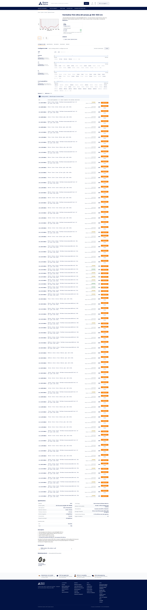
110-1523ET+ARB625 (42, 323)
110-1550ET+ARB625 (42, 337)
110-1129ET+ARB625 (42, 202)
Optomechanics (65, 592)
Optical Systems (65, 589)
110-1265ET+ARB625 (42, 294)
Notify (105, 107)
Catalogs (101, 600)
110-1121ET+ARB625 (42, 172)
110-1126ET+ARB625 (42, 192)
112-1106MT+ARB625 (42, 378)
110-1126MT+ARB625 (42, 197)
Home (39, 12)
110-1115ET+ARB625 (42, 142)
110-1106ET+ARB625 (42, 102)
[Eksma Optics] (43, 3)
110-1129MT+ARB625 (42, 207)
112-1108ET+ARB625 (42, 383)
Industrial (76, 591)
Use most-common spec (98, 48)
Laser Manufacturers (78, 586)
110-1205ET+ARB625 (42, 241)
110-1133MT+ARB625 (42, 217)
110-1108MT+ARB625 (42, 117)
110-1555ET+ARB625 (42, 342)
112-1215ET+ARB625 (42, 473)
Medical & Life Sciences (79, 587)
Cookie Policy (89, 586)
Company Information (79, 8)
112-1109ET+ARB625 (42, 392)
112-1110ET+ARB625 (42, 401)
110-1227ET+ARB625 (42, 276)
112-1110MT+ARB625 (42, 406)
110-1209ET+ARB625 (42, 246)
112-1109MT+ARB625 (42, 396)
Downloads (62, 44)
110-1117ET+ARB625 (42, 152)
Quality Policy (89, 591)
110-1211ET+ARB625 (42, 251)
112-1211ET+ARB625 (42, 468)
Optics (42, 12)
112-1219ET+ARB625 (42, 482)
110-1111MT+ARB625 (42, 137)
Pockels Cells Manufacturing (102, 591)
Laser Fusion (76, 592)
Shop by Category (42, 8)
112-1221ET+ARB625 (42, 486)
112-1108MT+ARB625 (42, 388)
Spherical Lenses (51, 12)
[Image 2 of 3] (43, 38)
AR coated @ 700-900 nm (60, 537)
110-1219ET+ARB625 (42, 266)
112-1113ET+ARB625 (42, 422)
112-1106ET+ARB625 (42, 373)
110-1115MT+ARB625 (42, 147)
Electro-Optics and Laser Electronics (65, 587)
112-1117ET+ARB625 (42, 440)
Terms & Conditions (91, 592)
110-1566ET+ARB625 (42, 347)
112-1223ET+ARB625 (42, 491)
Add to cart (105, 102)
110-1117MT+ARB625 (42, 157)
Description (56, 44)
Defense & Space (77, 584)
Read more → (65, 20)
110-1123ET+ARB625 (42, 182)
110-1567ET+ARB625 (42, 352)
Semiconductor (77, 589)
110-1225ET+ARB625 (42, 273)
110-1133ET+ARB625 (42, 212)
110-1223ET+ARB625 (42, 269)
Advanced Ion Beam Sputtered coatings (103, 585)
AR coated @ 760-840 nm (48, 537)
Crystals (63, 584)
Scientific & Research (78, 594)
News (100, 598)
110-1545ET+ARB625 (42, 332)
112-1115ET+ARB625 (42, 431)
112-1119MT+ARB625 (42, 455)
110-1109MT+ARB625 (42, 127)
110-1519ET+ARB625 (42, 319)
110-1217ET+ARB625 (42, 261)
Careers (100, 602)
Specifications (50, 44)
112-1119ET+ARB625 (42, 450)
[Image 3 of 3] (46, 38)
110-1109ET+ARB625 (42, 122)
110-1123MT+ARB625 (42, 187)
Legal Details (89, 587)
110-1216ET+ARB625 (42, 256)
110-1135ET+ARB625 (42, 222)
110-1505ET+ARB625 (42, 298)
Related (67, 44)
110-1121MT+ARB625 (42, 177)
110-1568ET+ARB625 (42, 357)
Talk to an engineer (103, 597)
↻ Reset (106, 48)
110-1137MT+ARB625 (42, 236)
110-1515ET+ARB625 (42, 314)
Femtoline (62, 8)
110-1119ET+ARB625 (42, 162)
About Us (88, 584)
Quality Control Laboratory (102, 595)
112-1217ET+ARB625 (42, 478)
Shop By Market (53, 8)
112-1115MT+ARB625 (42, 435)
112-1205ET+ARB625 (42, 460)
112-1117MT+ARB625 (42, 445)
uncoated (41, 537)
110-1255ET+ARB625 (42, 291)
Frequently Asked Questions (102, 588)
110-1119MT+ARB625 (42, 167)
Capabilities (69, 8)
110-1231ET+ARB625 (42, 280)
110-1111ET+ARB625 (42, 132)
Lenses (45, 12)
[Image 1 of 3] (39, 38)
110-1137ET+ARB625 (42, 232)
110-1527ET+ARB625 (42, 327)
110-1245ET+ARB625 (42, 287)
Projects (101, 592)
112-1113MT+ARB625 (42, 427)
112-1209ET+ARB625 (42, 464)
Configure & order (41, 44)
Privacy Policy (89, 589)
